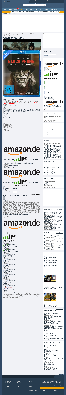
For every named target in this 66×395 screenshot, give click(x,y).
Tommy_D (46, 182)
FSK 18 (46, 9)
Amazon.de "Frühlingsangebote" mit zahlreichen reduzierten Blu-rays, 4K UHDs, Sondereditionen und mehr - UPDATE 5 (53, 213)
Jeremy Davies (8, 110)
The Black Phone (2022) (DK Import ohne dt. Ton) (52, 155)
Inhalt (4, 196)
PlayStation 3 (48, 381)
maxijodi (45, 366)
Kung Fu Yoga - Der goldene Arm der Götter (51, 323)
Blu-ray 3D (48, 383)
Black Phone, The (6, 276)
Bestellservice (7, 382)
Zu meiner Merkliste (13, 97)
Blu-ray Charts (50, 380)
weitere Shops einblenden (48, 98)
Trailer (44, 385)
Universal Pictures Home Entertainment (10, 105)
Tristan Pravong (17, 111)
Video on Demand (53, 383)
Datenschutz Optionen (33, 390)
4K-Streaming (43, 380)
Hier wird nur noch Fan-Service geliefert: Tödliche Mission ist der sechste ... (52, 317)
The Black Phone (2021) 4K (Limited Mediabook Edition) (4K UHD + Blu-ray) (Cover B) (52, 134)
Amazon (19, 33)
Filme (8, 13)
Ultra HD (56, 381)
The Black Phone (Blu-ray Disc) (8, 289)
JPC (21, 33)
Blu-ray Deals (55, 391)
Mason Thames (34, 110)
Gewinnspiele (19, 380)
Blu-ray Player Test (50, 382)
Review (4, 198)
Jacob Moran (34, 109)
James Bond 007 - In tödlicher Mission (51, 313)
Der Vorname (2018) (47, 318)
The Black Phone (6, 261)
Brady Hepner (5, 109)
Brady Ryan (10, 109)
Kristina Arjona (21, 110)
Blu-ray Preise (7, 383)
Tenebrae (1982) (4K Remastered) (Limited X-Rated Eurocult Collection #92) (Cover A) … (53, 260)
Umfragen (18, 381)
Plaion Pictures (5, 107)
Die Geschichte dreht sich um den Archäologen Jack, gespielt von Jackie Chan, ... (53, 327)
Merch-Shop (19, 383)
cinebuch (46, 89)
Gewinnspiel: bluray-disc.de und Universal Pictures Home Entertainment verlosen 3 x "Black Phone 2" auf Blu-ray (53, 217)
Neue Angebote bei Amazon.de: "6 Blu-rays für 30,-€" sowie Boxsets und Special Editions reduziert (53, 239)
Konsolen (46, 385)
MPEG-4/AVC (5, 138)
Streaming (50, 385)
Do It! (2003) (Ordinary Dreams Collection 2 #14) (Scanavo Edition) (52, 351)
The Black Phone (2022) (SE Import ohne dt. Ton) (52, 154)
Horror (4, 117)
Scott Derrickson (6, 113)
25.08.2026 (46, 258)
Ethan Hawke (20, 109)
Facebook (30, 381)
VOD (47, 380)
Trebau (45, 183)
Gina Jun (24, 109)
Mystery (7, 117)
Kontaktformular (32, 380)
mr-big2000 (46, 330)
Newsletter (7, 380)
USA (4, 115)
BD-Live (59, 382)
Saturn (23, 33)
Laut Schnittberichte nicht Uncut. (50, 354)
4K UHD (57, 383)
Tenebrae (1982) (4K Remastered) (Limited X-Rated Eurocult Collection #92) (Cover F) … (53, 306)
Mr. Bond (45, 346)
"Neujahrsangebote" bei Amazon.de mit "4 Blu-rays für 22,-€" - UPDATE (53, 248)
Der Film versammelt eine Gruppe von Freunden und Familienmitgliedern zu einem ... (53, 322)
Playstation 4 (43, 383)
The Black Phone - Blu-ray (7, 271)
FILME (21, 9)
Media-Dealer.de (33, 33)
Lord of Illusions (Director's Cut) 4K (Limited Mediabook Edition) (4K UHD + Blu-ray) (51, 335)
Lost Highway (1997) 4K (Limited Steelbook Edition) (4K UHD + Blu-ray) (53, 329)
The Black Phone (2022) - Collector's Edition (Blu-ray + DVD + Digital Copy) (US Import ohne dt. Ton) (53, 149)
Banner (18, 385)
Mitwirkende (31, 386)
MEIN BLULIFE (53, 9)
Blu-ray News (55, 390)
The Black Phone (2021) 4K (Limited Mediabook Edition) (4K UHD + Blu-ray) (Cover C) (52, 136)
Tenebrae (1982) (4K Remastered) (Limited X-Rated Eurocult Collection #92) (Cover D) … (53, 270)
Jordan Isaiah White (15, 110)
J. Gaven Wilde (29, 109)
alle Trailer (6, 49)
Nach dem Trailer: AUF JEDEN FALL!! (50, 368)
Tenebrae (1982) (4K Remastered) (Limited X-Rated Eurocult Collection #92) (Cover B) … (53, 265)
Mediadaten (31, 383)
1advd (45, 84)
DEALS (16, 9)
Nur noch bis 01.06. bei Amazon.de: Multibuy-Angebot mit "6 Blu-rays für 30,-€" (52, 228)
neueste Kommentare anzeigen (49, 369)
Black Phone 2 (46, 166)
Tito (45, 361)
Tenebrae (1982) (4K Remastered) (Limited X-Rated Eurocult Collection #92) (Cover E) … (53, 288)
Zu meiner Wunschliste (22, 99)
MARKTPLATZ (39, 9)
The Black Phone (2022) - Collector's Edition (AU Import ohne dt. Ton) (52, 153)
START (5, 9)
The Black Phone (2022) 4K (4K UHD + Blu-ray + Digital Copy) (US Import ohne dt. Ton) (52, 151)
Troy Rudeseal (23, 111)
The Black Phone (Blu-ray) (7, 241)
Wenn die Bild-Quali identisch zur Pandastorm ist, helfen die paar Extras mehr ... (52, 364)
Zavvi (30, 33)
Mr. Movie (46, 184)
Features (4, 197)
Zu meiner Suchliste (14, 99)
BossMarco (46, 314)
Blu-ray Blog (19, 382)
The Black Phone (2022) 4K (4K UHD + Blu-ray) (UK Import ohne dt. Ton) (53, 147)
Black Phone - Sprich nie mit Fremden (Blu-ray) (11, 246)
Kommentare (6, 200)
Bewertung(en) (46, 33)
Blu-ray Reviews (44, 382)
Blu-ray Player (55, 382)
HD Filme (52, 381)
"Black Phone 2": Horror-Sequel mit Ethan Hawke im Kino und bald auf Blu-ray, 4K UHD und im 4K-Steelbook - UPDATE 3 (53, 221)
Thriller (10, 117)
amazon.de (46, 67)
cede (45, 94)
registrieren (48, 116)
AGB (29, 387)
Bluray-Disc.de (5, 13)
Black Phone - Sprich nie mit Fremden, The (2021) (11, 251)
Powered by (33, 194)
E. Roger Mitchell (15, 109)
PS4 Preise (7, 385)
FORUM (32, 9)
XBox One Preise (8, 387)
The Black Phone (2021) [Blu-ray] (8, 229)
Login (55, 3)
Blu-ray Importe (59, 385)
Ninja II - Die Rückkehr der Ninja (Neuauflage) (52, 345)
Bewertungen (6, 199)
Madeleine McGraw (28, 110)
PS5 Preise (7, 386)
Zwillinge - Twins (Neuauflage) (49, 360)
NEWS (10, 9)
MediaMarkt (27, 33)
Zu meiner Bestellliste (6, 99)
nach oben (62, 374)
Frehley (45, 356)
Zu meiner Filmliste (6, 97)
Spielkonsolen (55, 380)
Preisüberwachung (8, 381)
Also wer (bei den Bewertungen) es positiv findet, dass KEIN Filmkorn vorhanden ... (53, 349)
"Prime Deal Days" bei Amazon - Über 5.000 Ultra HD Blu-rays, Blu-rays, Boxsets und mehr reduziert (53, 242)
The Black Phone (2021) (7, 282)
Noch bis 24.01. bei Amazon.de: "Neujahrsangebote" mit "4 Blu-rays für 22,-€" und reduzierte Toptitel (53, 245)
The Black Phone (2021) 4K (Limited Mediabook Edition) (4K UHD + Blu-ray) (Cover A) (52, 132)
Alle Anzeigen (59, 209)
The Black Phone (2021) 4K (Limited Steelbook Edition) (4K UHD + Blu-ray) (52, 130)
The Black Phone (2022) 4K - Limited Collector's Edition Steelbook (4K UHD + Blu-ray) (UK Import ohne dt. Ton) (52, 157)
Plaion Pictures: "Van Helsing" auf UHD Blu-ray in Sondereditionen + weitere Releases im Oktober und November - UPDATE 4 (39, 11)
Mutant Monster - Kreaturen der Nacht (51, 355)
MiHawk (45, 352)
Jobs (18, 387)
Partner (18, 386)
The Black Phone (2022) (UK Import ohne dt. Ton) (52, 145)
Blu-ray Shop (54, 385)
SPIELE (26, 9)
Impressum (31, 385)
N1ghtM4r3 (46, 319)
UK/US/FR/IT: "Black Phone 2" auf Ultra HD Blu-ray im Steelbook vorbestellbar (53, 225)
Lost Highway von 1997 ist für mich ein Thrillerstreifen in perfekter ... (51, 333)
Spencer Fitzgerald (11, 111)
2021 (6, 115)
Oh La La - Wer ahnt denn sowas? (50, 365)
